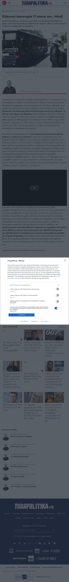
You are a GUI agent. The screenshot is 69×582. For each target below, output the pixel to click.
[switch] (56, 289)
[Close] (65, 261)
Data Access (34, 321)
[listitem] (34, 285)
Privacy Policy (45, 321)
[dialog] (34, 291)
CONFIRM (21, 315)
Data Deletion (24, 321)
